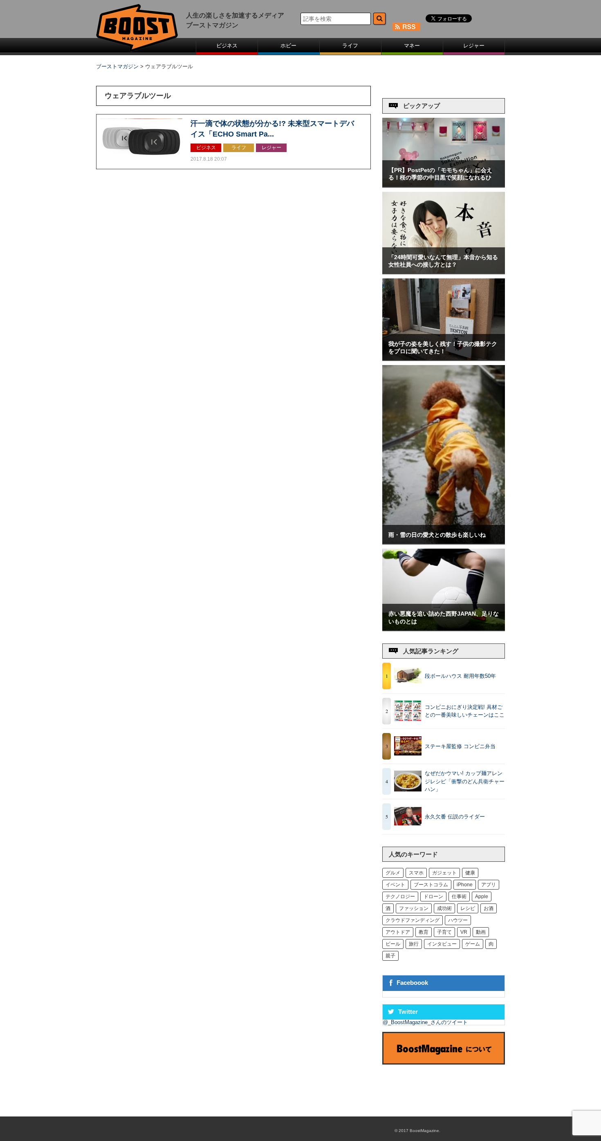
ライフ (350, 46)
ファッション (413, 908)
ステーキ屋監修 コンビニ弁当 (460, 746)
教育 (423, 932)
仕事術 (459, 896)
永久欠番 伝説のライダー (455, 817)
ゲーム (472, 944)
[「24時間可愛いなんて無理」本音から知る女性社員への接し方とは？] (443, 272)
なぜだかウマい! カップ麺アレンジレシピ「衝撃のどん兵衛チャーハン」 (465, 781)
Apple (481, 896)
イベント (395, 885)
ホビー (288, 46)
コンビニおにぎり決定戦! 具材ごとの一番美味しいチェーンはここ (465, 711)
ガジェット (444, 873)
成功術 (444, 908)
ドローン (433, 896)
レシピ (467, 908)
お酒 (488, 908)
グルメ (393, 873)
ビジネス (227, 46)
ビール (393, 944)
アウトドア (398, 932)
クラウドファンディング (413, 920)
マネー (412, 46)
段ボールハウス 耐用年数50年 (460, 676)
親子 (390, 956)
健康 (470, 873)
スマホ (416, 873)
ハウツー (458, 920)
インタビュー (442, 944)
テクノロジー (400, 896)
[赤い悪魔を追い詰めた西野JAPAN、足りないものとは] (443, 628)
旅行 (414, 944)
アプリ (488, 885)
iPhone (465, 885)
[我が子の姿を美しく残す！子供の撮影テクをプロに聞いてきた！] (443, 358)
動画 (481, 932)
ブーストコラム (431, 885)
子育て (444, 932)
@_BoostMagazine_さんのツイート (425, 1022)
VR (463, 932)
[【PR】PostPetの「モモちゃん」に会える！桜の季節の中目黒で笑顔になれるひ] (443, 185)
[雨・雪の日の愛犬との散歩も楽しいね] (443, 542)
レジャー (473, 46)
